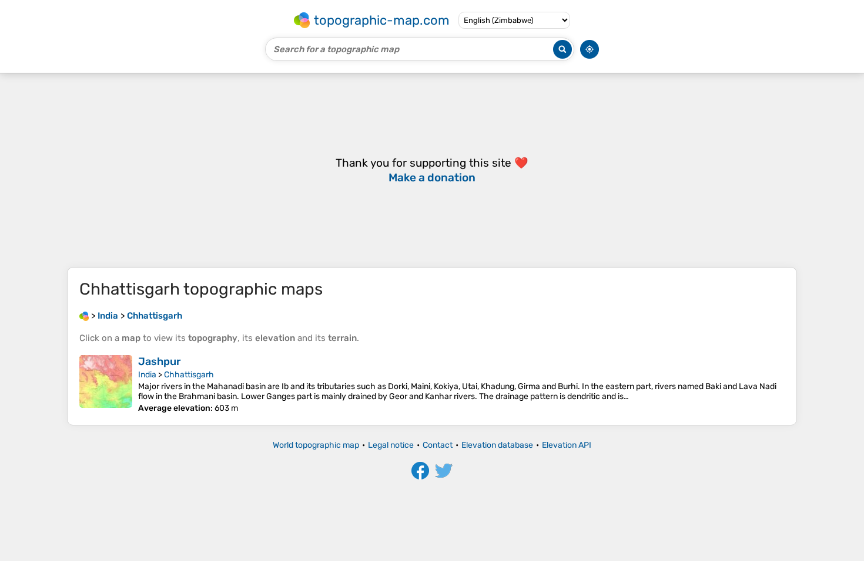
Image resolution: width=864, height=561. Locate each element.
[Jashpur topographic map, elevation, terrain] (105, 384)
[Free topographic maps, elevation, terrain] (84, 315)
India (147, 375)
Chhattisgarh (189, 375)
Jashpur (159, 361)
